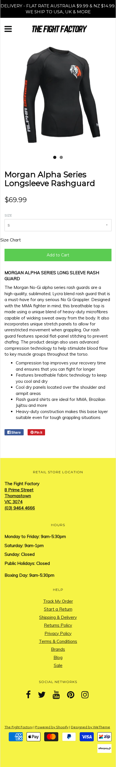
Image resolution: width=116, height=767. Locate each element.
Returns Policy (58, 625)
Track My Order (58, 601)
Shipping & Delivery (58, 617)
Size (8, 215)
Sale (58, 665)
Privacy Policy (58, 633)
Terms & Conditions (58, 641)
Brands (58, 649)
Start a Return (58, 609)
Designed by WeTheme (90, 727)
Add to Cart (58, 255)
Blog (58, 657)
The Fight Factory (19, 727)
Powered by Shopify (51, 727)
